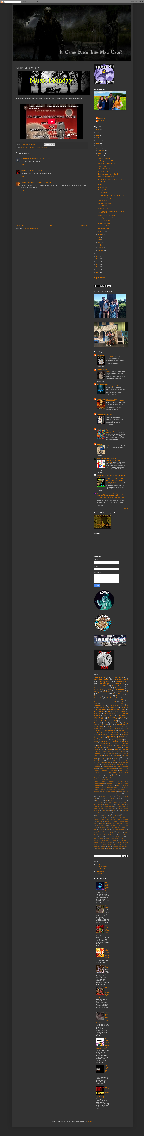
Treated (100, 184)
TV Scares (104, 742)
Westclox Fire (99, 800)
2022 (98, 135)
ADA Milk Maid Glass (111, 416)
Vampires (101, 798)
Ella (109, 690)
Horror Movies (123, 692)
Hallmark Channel (99, 783)
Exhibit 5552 (109, 371)
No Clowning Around (104, 220)
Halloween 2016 (109, 795)
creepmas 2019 (98, 802)
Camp (116, 760)
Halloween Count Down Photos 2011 (105, 721)
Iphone (107, 776)
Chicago (105, 815)
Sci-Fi (109, 759)
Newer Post (20, 225)
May (99, 242)
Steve (116, 749)
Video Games (103, 694)
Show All (126, 508)
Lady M (23, 170)
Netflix (111, 732)
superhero (115, 848)
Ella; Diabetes (124, 760)
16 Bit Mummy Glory (104, 223)
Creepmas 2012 (112, 726)
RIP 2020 (103, 834)
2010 (98, 269)
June (99, 240)
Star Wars (104, 725)
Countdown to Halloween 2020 (105, 702)
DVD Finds (117, 747)
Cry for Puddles (102, 200)
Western (110, 842)
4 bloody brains (104, 682)
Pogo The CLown (103, 182)
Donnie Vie (97, 819)
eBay (109, 846)
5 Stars (114, 810)
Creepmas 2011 (113, 719)
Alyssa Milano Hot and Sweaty (107, 1069)
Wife (106, 800)
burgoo (118, 785)
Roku (106, 778)
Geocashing (99, 821)
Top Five (124, 838)
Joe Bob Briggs (116, 827)
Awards (115, 812)
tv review (123, 759)
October (100, 156)
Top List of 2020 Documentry (102, 840)
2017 (98, 148)
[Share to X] (49, 144)
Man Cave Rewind (121, 829)
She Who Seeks (102, 429)
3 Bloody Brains (118, 678)
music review (116, 779)
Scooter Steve (102, 121)
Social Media (100, 871)
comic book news (121, 800)
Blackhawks (102, 793)
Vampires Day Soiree (111, 798)
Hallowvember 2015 (101, 825)
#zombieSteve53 (109, 804)
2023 (98, 132)
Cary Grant (125, 814)
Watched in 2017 (114, 709)
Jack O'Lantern (102, 192)
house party (117, 802)
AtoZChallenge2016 (110, 713)
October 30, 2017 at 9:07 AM (41, 159)
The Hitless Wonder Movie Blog (107, 399)
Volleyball (125, 798)
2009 (98, 272)
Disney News (116, 755)
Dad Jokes (123, 817)
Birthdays (108, 814)
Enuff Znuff (117, 766)
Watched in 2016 (113, 698)
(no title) (106, 966)
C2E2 (103, 772)
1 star (120, 787)
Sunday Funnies (120, 711)
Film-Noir (112, 819)
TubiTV (96, 842)
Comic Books (119, 688)
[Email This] (45, 144)
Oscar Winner (119, 796)
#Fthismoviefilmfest (112, 787)
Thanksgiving (108, 836)
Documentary (98, 747)
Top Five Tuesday (122, 732)
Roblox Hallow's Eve (104, 169)
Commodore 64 (98, 817)
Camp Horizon (112, 772)
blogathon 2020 (118, 844)
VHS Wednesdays (109, 730)
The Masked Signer (119, 836)
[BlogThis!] (47, 144)
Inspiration (102, 827)
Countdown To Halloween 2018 (107, 708)
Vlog (120, 798)
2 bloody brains (118, 684)
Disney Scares (120, 745)
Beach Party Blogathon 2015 (109, 791)
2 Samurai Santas (110, 808)
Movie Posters (112, 717)
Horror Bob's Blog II (103, 384)
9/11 (120, 810)
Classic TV (123, 815)
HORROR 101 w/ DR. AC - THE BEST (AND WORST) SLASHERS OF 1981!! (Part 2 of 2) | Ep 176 (115, 480)
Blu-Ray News (98, 726)
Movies (114, 762)
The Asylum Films (123, 762)
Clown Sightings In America (106, 218)
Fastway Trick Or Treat (104, 226)
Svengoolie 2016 (117, 740)
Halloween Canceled (122, 823)
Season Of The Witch (104, 208)
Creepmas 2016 (123, 730)
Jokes (124, 827)
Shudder (99, 745)
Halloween (120, 690)
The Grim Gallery (102, 370)
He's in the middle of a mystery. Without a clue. (112, 195)
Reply (23, 164)
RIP (124, 709)
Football (119, 819)
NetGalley (118, 831)
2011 (98, 267)
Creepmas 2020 (105, 744)
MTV (113, 829)
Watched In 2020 (99, 706)
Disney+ (122, 726)
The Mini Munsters (103, 228)
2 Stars (126, 787)
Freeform (125, 819)
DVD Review (101, 732)
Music (109, 711)
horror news (108, 802)
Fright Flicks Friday (120, 774)
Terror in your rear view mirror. (107, 215)
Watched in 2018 (100, 686)
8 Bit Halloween (102, 206)
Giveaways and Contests (111, 821)
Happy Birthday (119, 795)
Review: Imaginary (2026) (113, 386)
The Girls (116, 759)
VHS (111, 725)
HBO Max (102, 823)
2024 (98, 130)
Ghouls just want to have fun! (106, 163)
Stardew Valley (102, 166)
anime (110, 844)
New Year (123, 776)
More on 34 (115, 776)
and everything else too (104, 414)
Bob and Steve (115, 728)
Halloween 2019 (111, 823)
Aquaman (108, 760)
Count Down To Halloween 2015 (113, 704)
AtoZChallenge (99, 711)
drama (108, 779)
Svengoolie (99, 677)
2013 (98, 261)
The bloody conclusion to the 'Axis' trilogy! (110, 179)
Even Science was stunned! (106, 177)
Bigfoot (102, 814)
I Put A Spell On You (104, 190)
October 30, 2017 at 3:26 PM (35, 170)
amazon (104, 844)
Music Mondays (42, 147)
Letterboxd (101, 829)
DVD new (115, 817)
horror (105, 723)
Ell (103, 819)
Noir (125, 831)
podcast (108, 848)
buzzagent (97, 846)
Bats (121, 812)
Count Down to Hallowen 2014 (118, 706)
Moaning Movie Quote (100, 831)
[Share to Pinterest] (54, 144)
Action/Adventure (99, 760)
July (99, 237)
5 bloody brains (102, 734)
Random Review (112, 834)
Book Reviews (114, 734)
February (101, 247)
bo (125, 844)
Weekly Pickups (99, 728)
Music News (102, 759)
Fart (107, 819)
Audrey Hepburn (106, 812)
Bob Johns (101, 118)
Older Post (84, 225)
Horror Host (104, 740)
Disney (123, 719)
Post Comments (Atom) (31, 228)
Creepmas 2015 (99, 738)
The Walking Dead (108, 736)
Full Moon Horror (101, 680)
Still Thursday (105, 770)
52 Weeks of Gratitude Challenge (117, 789)
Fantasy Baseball (117, 793)
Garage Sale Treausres (121, 744)
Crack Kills (107, 906)
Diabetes (107, 755)
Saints (96, 836)
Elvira (97, 762)
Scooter (112, 778)
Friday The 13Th (103, 187)
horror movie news (121, 680)
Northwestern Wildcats (100, 832)
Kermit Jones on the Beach (113, 446)
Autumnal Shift (110, 357)
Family (108, 747)
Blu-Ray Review (111, 753)
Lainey (96, 692)
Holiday (108, 696)
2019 (98, 143)
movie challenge (100, 848)
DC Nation (107, 817)
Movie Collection (101, 869)
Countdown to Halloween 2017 (29, 147)
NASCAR (111, 831)
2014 (98, 259)
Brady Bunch (116, 814)
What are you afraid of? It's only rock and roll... (111, 161)
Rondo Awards (116, 757)
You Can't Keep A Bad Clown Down (107, 930)
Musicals (120, 783)
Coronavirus (114, 742)
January (100, 250)
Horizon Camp (120, 725)
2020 (98, 140)
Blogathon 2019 (106, 766)
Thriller (107, 838)
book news (112, 800)
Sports (101, 836)
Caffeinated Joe (26, 159)
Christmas (97, 696)
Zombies (97, 713)
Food (102, 749)
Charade (98, 815)
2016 (98, 253)
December (101, 150)
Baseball (96, 791)
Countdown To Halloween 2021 (117, 781)
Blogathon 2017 (98, 753)
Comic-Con (109, 745)
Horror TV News (104, 757)
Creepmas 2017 (113, 738)
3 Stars (115, 751)
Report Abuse (99, 278)
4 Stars (123, 751)
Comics (103, 781)
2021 (98, 138)
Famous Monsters (103, 171)
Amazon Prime (121, 764)
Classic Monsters (118, 686)
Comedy (121, 736)
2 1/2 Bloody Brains (120, 806)
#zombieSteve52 (98, 804)
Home (52, 225)
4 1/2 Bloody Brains (101, 789)
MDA (108, 829)
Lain (95, 829)
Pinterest (120, 832)
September (101, 232)
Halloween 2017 (110, 783)
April (99, 245)
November (101, 153)
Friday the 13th (105, 762)
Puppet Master (98, 778)
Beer (120, 791)
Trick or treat (122, 840)
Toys (98, 764)
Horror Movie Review (102, 688)
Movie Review (108, 692)
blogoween (114, 770)
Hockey (120, 825)
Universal (103, 842)
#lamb (124, 802)
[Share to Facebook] (52, 144)
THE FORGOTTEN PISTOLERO (115, 401)
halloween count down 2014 (120, 846)
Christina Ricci (114, 815)
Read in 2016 (122, 834)
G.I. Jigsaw (100, 444)
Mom (97, 796)
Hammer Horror (98, 776)
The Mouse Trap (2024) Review (107, 887)
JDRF (108, 827)
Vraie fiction (100, 355)
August (100, 234)
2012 (98, 264)
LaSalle (109, 749)
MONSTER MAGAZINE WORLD (106, 459)
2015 (98, 256)
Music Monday (118, 694)
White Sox (106, 751)
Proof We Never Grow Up (105, 203)
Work (118, 778)
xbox (103, 787)
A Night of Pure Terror (104, 158)
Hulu (127, 795)
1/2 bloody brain (120, 804)
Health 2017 (112, 825)
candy (103, 846)
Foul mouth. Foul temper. (105, 198)
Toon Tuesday (115, 838)
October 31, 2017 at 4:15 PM (43, 182)
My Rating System (101, 867)
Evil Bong (109, 774)
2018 (98, 146)
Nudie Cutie (112, 832)
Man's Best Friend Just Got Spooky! (108, 174)
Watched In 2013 (109, 785)
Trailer (114, 840)
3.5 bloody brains (108, 764)
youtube (121, 770)
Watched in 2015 (122, 682)
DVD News (98, 690)
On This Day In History (107, 796)
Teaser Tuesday (109, 715)
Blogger (89, 1121)
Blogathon (97, 766)
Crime (109, 793)
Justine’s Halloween (27, 182)
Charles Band (114, 723)
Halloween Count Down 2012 (108, 768)
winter (121, 848)
